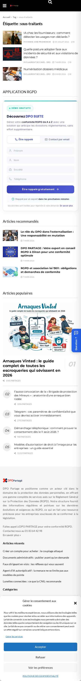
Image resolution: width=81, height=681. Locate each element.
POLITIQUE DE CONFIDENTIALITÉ (40, 676)
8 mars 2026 (60, 74)
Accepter (40, 646)
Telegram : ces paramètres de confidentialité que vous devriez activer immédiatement (45, 413)
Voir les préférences (40, 667)
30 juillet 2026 (61, 42)
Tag (14, 17)
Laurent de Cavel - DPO (38, 62)
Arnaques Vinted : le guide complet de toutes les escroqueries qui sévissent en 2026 (31, 368)
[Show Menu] (4, 5)
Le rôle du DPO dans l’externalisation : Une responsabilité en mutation (47, 233)
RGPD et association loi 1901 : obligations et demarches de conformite (48, 270)
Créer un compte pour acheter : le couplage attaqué (33, 551)
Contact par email (59, 139)
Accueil (6, 17)
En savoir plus (66, 206)
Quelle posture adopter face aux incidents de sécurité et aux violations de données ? (51, 53)
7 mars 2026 (60, 62)
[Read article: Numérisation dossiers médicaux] (12, 74)
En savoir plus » (12, 535)
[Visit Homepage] (14, 6)
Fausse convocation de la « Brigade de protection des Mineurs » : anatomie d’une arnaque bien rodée (45, 395)
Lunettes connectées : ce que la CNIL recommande (32, 581)
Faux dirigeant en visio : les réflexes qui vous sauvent (33, 564)
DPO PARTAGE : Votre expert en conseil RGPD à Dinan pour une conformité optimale (48, 251)
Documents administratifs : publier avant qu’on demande (36, 557)
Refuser (40, 657)
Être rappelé (26, 139)
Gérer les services (14, 636)
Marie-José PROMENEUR (39, 42)
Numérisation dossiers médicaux (46, 69)
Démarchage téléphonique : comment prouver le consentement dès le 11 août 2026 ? (45, 430)
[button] (75, 603)
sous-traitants (25, 17)
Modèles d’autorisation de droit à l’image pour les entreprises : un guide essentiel (45, 446)
